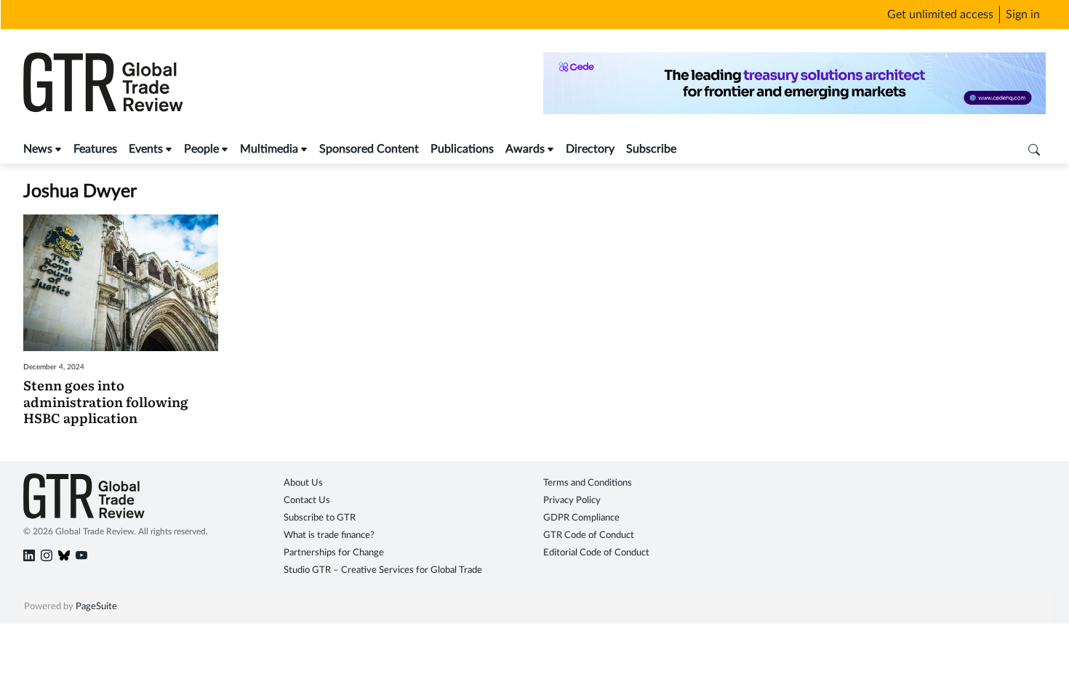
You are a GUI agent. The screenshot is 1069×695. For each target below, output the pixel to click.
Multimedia (269, 149)
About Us (303, 483)
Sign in (1023, 14)
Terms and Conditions (587, 483)
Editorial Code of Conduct (596, 553)
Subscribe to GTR (320, 518)
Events (146, 149)
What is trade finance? (329, 535)
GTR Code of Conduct (588, 535)
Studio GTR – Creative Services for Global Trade (383, 570)
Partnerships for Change (334, 553)
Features (95, 149)
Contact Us (307, 500)
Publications (462, 149)
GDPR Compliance (581, 518)
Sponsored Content (369, 149)
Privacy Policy (572, 500)
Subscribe (651, 149)
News (37, 149)
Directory (590, 149)
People (201, 149)
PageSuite (96, 606)
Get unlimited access (940, 14)
